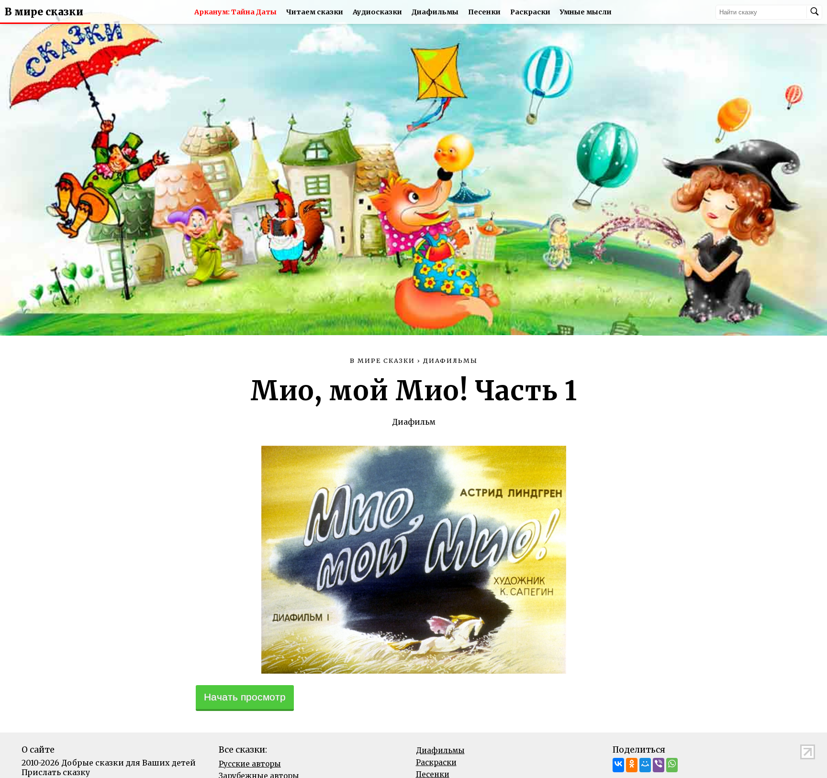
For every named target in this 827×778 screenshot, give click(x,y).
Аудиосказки (377, 12)
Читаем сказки (314, 12)
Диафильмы (435, 12)
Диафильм (414, 422)
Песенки (484, 12)
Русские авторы (250, 763)
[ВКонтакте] (618, 765)
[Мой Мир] (645, 765)
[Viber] (658, 765)
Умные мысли (586, 12)
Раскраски (530, 12)
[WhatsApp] (672, 765)
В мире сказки (44, 12)
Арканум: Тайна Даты (235, 12)
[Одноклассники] (631, 765)
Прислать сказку (56, 772)
